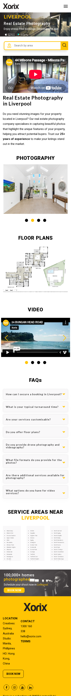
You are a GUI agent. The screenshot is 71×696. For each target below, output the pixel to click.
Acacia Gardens (11, 535)
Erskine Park (33, 545)
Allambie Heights (11, 547)
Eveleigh (32, 552)
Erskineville (33, 547)
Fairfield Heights (34, 559)
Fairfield (32, 554)
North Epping (57, 533)
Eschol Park (33, 549)
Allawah (9, 549)
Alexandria (9, 542)
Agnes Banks (10, 538)
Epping (32, 540)
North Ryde (57, 547)
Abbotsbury (10, 531)
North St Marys (58, 549)
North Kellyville (58, 535)
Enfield (32, 531)
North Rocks (57, 545)
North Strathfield (58, 552)
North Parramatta (59, 542)
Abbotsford (10, 533)
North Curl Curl (58, 531)
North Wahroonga (59, 559)
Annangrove (10, 556)
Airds (8, 540)
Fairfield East (34, 556)
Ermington (33, 542)
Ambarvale (9, 552)
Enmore (32, 538)
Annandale (9, 554)
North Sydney (57, 554)
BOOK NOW (14, 590)
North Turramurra (58, 556)
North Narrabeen (58, 540)
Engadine (32, 533)
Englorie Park (33, 535)
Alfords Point (10, 545)
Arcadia (9, 559)
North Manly (57, 538)
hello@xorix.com (31, 636)
